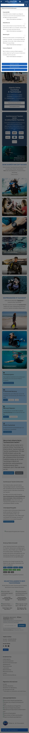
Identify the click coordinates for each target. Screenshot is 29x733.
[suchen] (26, 5)
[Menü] (1, 1)
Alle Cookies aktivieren (14, 66)
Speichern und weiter (14, 64)
